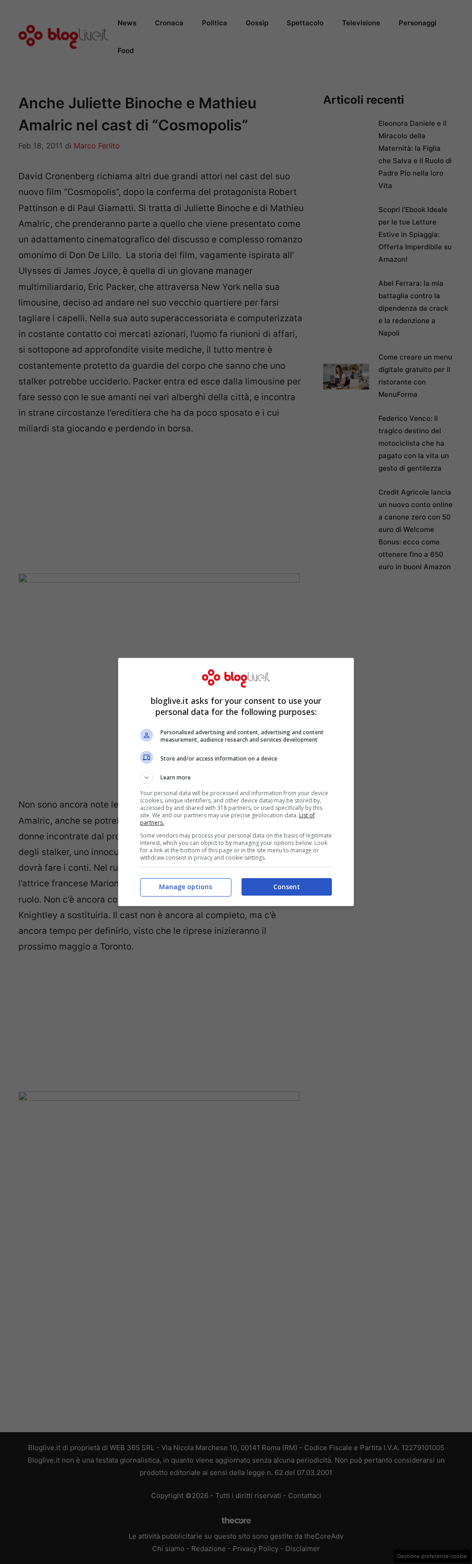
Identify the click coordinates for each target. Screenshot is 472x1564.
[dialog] (236, 782)
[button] (236, 777)
